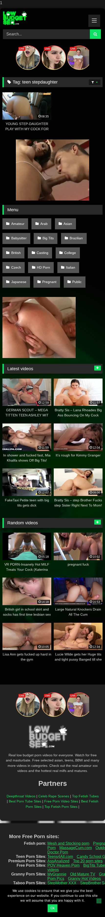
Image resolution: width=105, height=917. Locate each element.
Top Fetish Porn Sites (60, 807)
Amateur (17, 224)
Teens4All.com (60, 856)
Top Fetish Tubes (85, 796)
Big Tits (48, 238)
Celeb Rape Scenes (53, 796)
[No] (98, 900)
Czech (16, 267)
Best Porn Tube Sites (25, 801)
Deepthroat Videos (21, 796)
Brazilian (76, 238)
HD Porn (43, 267)
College (70, 253)
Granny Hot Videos (84, 878)
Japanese (18, 282)
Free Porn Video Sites (61, 801)
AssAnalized (58, 861)
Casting (42, 253)
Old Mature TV (82, 874)
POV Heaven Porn (63, 865)
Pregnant (49, 282)
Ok (53, 908)
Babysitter (19, 238)
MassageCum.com (75, 848)
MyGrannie (56, 874)
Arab (44, 224)
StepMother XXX (61, 883)
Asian (67, 224)
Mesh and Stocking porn (68, 843)
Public (77, 282)
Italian (70, 267)
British (16, 253)
